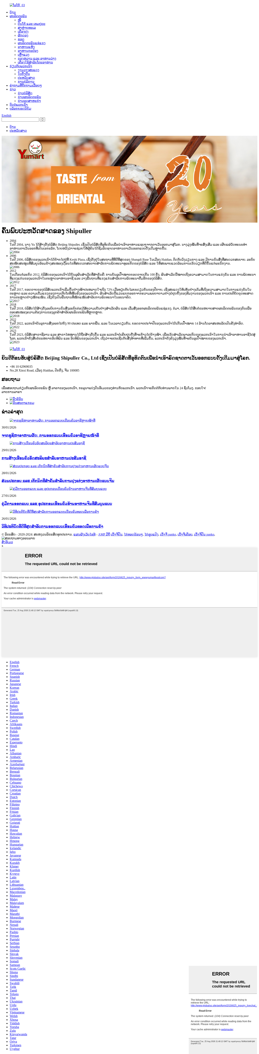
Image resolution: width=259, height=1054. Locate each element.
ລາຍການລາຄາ (12, 392)
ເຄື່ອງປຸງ (23, 31)
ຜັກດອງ (23, 35)
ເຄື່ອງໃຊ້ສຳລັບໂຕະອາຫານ (35, 62)
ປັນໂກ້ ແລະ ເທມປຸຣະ (31, 24)
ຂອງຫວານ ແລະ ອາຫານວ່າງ (37, 58)
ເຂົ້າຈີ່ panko (168, 534)
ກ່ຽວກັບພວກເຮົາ (21, 66)
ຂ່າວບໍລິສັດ (25, 93)
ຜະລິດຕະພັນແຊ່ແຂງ (32, 43)
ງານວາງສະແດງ (28, 70)
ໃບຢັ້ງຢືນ (24, 74)
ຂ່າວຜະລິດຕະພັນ (29, 97)
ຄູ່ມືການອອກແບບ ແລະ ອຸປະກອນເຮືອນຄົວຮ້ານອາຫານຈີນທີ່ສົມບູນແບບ (57, 503)
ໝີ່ (19, 20)
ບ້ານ (13, 12)
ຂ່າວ (13, 89)
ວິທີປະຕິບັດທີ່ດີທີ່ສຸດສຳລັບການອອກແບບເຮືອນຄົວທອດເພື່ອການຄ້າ (52, 526)
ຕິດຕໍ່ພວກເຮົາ (19, 104)
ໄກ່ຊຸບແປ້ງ (151, 534)
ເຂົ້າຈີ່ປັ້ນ (116, 534)
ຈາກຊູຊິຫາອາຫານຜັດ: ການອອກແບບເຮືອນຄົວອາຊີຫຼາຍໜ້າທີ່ (50, 435)
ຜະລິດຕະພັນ (18, 16)
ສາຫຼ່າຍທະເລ (27, 27)
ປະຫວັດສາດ (26, 77)
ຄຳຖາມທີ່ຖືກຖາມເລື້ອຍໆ (26, 85)
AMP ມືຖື (104, 534)
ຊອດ (21, 39)
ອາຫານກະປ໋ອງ (28, 50)
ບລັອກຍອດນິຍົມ (20, 108)
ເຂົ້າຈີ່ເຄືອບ (185, 534)
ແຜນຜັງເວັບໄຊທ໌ (84, 534)
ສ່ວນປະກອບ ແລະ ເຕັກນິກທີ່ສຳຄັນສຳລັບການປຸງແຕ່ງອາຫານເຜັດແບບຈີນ (58, 481)
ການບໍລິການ (26, 81)
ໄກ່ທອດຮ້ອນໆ (133, 534)
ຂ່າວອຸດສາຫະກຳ (29, 101)
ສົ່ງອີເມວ (7, 542)
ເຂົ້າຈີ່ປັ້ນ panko (204, 534)
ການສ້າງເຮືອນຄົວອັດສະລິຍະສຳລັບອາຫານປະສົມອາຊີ (44, 458)
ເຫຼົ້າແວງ (23, 54)
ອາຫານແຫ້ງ (26, 47)
